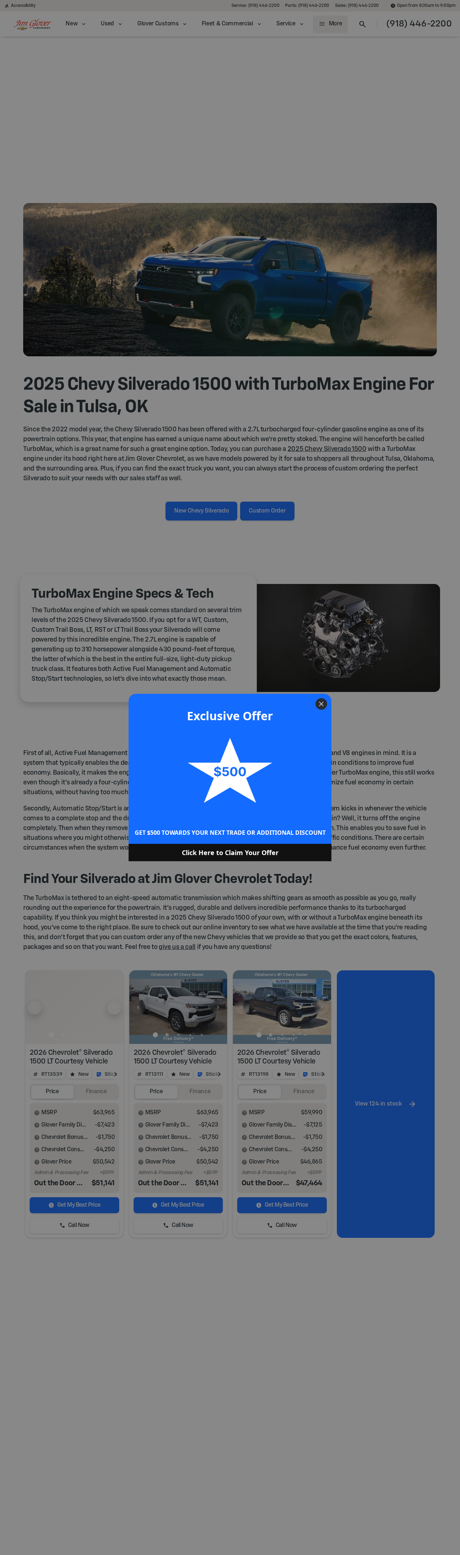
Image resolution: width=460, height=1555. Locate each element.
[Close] (321, 704)
